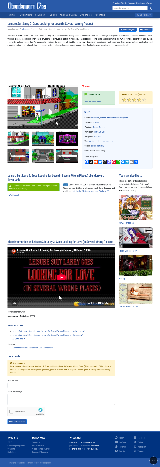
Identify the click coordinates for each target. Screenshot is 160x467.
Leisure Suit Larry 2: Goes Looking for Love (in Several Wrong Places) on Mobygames (47, 331)
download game (129, 29)
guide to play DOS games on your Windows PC (90, 191)
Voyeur (122, 278)
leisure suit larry (97, 146)
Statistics (12, 452)
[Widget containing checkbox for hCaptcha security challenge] (26, 411)
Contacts (11, 449)
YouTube (122, 442)
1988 (97, 122)
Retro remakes (38, 445)
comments (147, 29)
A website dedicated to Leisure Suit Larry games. (32, 347)
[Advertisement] (80, 67)
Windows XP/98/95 (68, 15)
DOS (88, 111)
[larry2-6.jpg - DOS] (67, 156)
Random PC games (40, 452)
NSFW (87, 86)
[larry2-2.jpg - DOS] (43, 138)
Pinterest (122, 447)
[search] (150, 8)
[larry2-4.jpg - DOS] (18, 156)
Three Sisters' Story (128, 250)
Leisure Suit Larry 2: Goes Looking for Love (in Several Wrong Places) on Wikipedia (46, 335)
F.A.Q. (10, 442)
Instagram (142, 447)
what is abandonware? (92, 101)
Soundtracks (37, 442)
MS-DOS (53, 15)
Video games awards (41, 449)
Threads (141, 451)
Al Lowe (97, 136)
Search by (40, 15)
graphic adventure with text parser (114, 117)
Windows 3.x (86, 15)
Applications (26, 15)
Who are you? (13, 380)
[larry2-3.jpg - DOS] (67, 138)
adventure (26, 29)
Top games (100, 15)
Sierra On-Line (99, 127)
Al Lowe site (17, 338)
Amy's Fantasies (126, 223)
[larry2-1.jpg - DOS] (18, 138)
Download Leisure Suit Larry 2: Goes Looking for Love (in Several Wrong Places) (33, 187)
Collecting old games (16, 445)
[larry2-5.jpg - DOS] (43, 156)
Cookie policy (45, 463)
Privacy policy (32, 463)
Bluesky (122, 451)
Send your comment (17, 421)
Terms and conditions (16, 463)
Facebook (141, 438)
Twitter (141, 442)
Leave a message (15, 391)
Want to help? (144, 15)
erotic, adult (94, 141)
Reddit (121, 438)
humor (102, 141)
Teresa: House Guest (128, 306)
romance (109, 141)
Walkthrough (14, 195)
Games (12, 15)
